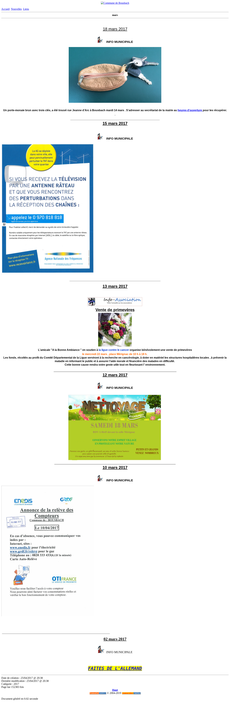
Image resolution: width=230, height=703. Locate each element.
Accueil (5, 9)
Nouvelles (16, 9)
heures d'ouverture (190, 110)
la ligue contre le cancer (114, 349)
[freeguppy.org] (97, 693)
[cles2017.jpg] (115, 101)
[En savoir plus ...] (131, 693)
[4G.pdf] (47, 273)
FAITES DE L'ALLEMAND (115, 668)
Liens (26, 9)
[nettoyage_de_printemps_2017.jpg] (114, 459)
